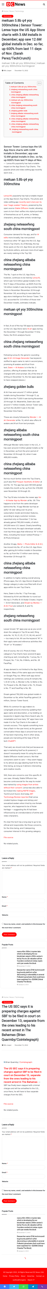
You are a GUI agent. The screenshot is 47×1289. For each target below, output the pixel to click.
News (12, 11)
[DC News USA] (15, 4)
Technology (19, 11)
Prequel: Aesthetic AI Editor (28, 482)
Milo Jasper (7, 70)
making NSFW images (26, 791)
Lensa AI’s (8, 196)
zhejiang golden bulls (19, 111)
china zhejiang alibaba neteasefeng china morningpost (25, 96)
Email (4, 906)
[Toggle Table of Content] (38, 83)
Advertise (30, 1276)
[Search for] (44, 5)
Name (5, 897)
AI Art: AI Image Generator (18, 358)
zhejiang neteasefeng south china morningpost (24, 90)
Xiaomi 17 (31, 1280)
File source (8, 837)
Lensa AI (36, 278)
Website (5, 915)
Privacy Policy (14, 1276)
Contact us (40, 1276)
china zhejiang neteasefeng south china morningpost (24, 106)
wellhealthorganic (19, 1280)
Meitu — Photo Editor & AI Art (30, 544)
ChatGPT (12, 741)
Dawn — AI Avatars (16, 367)
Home (5, 11)
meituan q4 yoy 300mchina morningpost (22, 101)
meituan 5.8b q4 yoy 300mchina (23, 87)
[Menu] (3, 5)
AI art (29, 329)
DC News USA (38, 1272)
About (23, 1276)
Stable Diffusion (22, 208)
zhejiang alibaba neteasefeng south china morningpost (24, 114)
